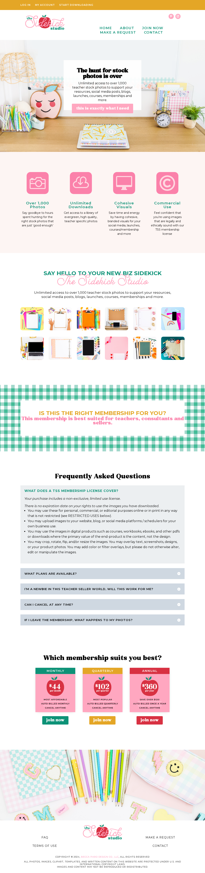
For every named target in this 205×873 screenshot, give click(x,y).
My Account (45, 5)
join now (55, 720)
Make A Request (118, 32)
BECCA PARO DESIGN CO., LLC (100, 856)
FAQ (44, 837)
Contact (153, 32)
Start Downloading (76, 5)
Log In (25, 5)
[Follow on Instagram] (178, 16)
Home (105, 28)
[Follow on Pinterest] (171, 16)
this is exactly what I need (102, 108)
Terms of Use (44, 846)
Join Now (152, 28)
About (127, 28)
